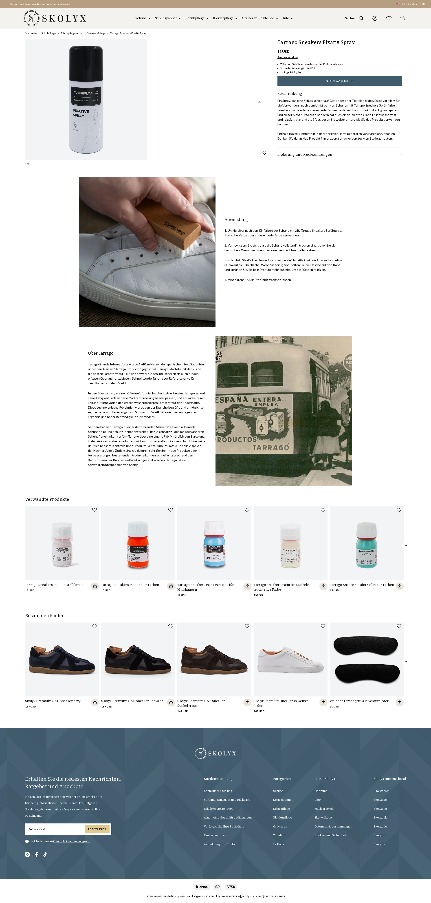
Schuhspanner (166, 18)
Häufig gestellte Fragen (219, 808)
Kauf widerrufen (215, 835)
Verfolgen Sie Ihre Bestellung (224, 826)
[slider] (86, 99)
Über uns (320, 791)
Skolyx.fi (379, 844)
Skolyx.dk (380, 817)
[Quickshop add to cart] (95, 586)
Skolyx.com (381, 791)
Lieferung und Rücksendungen (304, 154)
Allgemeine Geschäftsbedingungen (228, 817)
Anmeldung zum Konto (219, 844)
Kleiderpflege (223, 18)
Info (286, 18)
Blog (317, 799)
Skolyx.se (380, 799)
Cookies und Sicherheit (330, 835)
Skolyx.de (380, 826)
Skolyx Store (323, 817)
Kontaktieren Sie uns (218, 791)
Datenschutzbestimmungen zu (71, 841)
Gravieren (249, 18)
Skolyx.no (380, 808)
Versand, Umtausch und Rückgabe (227, 799)
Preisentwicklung (287, 57)
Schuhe (141, 18)
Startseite (31, 33)
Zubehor (267, 18)
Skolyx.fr (380, 835)
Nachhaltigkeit (324, 808)
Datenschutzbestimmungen (333, 826)
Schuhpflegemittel (72, 33)
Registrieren (97, 829)
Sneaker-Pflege (96, 33)
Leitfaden (279, 844)
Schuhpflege (195, 18)
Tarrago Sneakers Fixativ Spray (128, 33)
